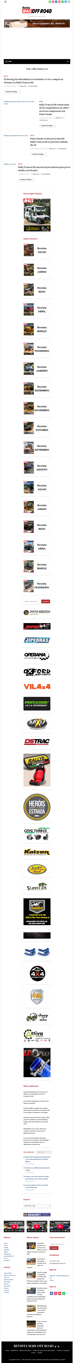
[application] (14, 1226)
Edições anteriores (10, 1275)
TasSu (63, 1359)
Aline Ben (23, 86)
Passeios (6, 1250)
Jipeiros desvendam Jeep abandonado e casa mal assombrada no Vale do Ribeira (37, 1159)
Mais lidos (41, 1152)
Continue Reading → (12, 91)
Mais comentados (29, 1152)
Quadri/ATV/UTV (9, 1256)
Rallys (6, 76)
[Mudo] (20, 1230)
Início (5, 1243)
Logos (52, 1280)
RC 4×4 (6, 1258)
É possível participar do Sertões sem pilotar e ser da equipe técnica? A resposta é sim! (35, 1094)
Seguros (6, 1290)
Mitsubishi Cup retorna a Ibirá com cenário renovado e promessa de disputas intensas (34, 1131)
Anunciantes (8, 1273)
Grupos (6, 1288)
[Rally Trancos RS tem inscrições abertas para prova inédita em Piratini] (10, 164)
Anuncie (6, 1277)
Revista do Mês (8, 1279)
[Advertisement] (37, 45)
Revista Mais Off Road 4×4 (36, 1346)
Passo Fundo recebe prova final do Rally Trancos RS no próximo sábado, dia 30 (49, 141)
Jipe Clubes (7, 1282)
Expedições (7, 1254)
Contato (6, 1292)
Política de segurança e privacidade (44, 1350)
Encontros (7, 1286)
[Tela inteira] (22, 1230)
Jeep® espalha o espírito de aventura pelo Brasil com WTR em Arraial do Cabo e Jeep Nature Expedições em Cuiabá (36, 1110)
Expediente (14, 1350)
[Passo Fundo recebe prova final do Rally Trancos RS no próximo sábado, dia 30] (16, 135)
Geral (5, 1245)
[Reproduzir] (6, 1230)
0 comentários (33, 86)
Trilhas (6, 1247)
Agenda (6, 1284)
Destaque (7, 1260)
